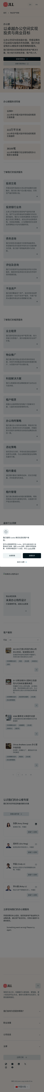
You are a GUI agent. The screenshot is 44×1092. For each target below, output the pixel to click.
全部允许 (32, 556)
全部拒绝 (12, 556)
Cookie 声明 (31, 549)
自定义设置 (22, 562)
